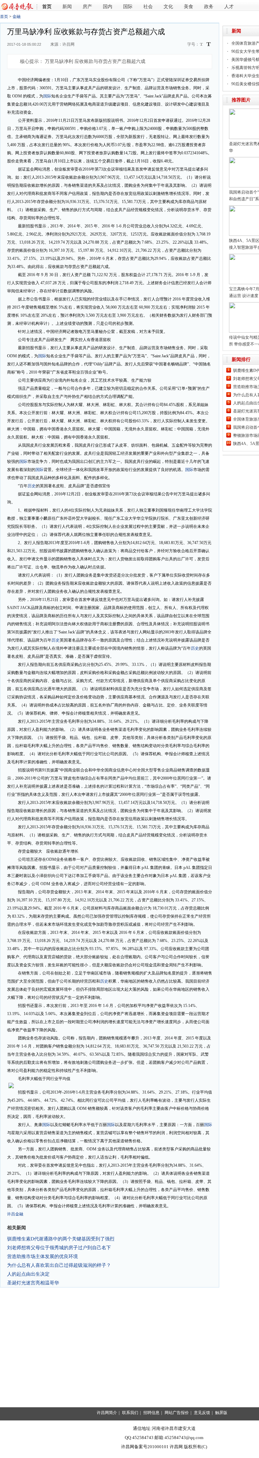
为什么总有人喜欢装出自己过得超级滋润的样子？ (59, 1265)
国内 (107, 6)
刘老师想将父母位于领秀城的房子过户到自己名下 (59, 1247)
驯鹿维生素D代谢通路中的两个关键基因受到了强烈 (60, 1238)
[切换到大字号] (208, 44)
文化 (168, 6)
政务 (208, 6)
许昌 (11, 1214)
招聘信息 (151, 1412)
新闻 (67, 6)
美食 (188, 6)
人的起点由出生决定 (28, 1274)
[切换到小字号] (202, 45)
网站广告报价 (177, 1412)
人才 (229, 6)
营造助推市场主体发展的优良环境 (42, 1256)
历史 (32, 486)
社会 (148, 6)
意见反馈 (202, 1412)
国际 (128, 6)
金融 (16, 16)
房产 (87, 6)
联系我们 (130, 1412)
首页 (47, 6)
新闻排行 (241, 359)
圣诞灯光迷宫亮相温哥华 (33, 1282)
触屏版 (221, 1412)
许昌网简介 (107, 1412)
